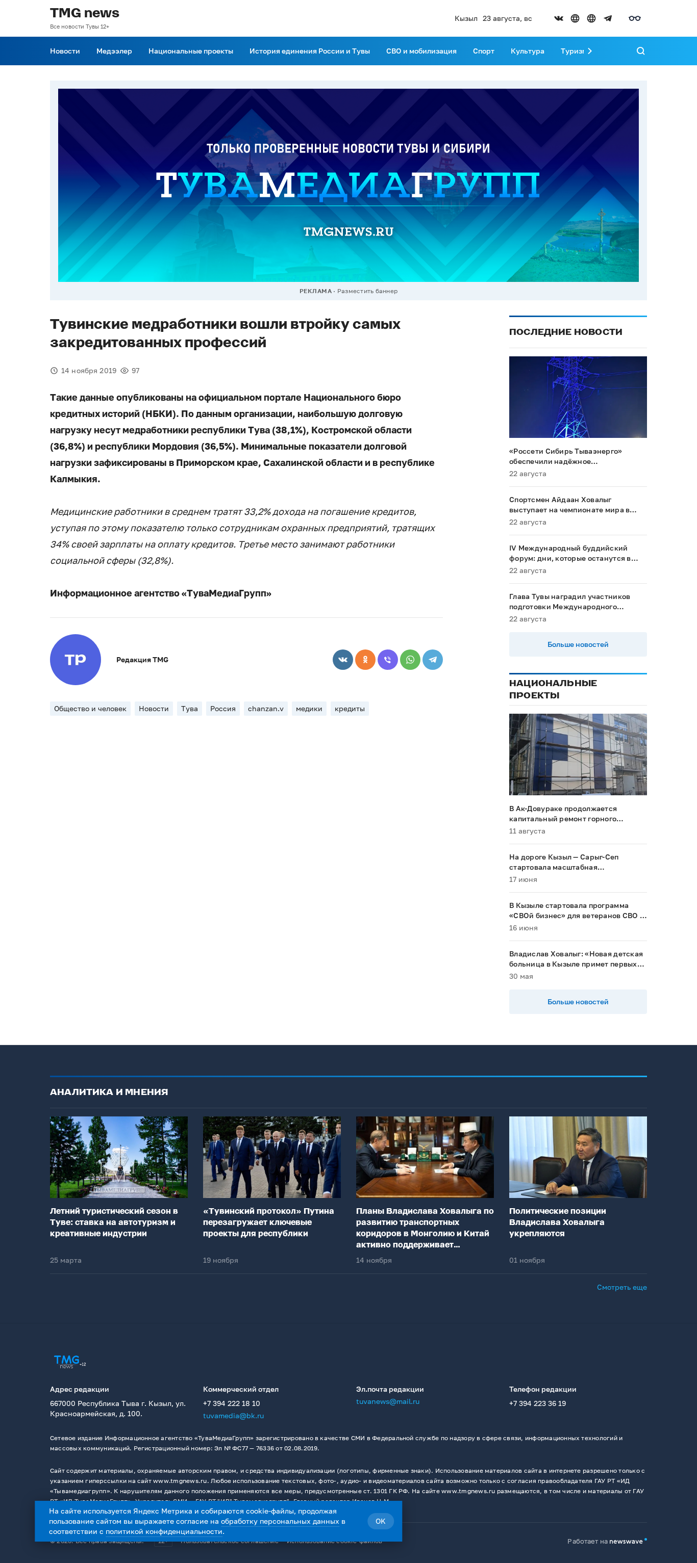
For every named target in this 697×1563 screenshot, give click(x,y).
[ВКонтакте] (343, 659)
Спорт (483, 50)
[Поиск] (641, 51)
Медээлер (114, 50)
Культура (527, 50)
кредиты (350, 708)
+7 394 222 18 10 (231, 1403)
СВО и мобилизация (421, 50)
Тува (189, 708)
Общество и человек (90, 708)
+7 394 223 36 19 (537, 1403)
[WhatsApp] (410, 659)
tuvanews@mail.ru (387, 1401)
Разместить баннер (367, 291)
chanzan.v (266, 708)
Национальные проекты (190, 50)
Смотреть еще (622, 1287)
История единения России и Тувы (310, 50)
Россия (223, 708)
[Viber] (388, 659)
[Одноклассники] (365, 659)
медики (309, 708)
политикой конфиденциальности (164, 1531)
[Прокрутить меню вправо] (590, 51)
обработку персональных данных (280, 1521)
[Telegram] (432, 659)
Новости (65, 50)
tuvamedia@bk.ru (233, 1415)
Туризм (574, 50)
